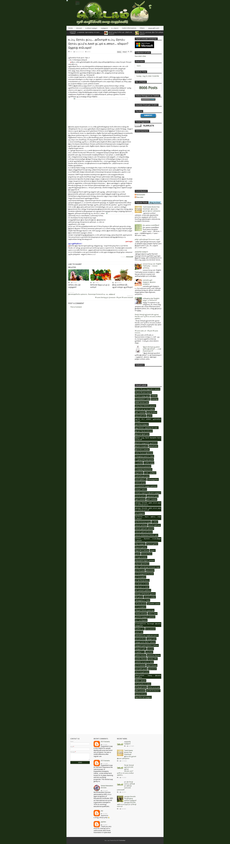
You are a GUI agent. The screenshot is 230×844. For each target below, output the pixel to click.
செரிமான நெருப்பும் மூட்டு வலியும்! (99, 286)
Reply (71, 51)
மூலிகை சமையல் (140, 655)
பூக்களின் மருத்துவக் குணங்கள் (145, 617)
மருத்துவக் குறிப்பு (140, 649)
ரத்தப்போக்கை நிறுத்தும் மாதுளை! (151, 33)
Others (142, 28)
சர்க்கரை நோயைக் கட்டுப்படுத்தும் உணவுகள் (148, 539)
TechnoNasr (122, 840)
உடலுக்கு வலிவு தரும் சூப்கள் (144, 460)
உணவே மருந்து (149, 463)
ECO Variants (105, 742)
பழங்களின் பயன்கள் (73, 32)
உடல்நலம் (114, 28)
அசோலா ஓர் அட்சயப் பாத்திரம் (144, 409)
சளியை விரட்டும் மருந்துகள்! (74, 286)
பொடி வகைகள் (150, 629)
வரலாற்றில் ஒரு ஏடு (141, 669)
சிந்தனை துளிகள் (152, 544)
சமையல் (79, 28)
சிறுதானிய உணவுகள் (142, 550)
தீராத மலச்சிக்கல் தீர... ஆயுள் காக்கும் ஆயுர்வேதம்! (122, 286)
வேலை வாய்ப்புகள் (154, 687)
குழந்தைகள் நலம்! (152, 496)
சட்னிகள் (155, 522)
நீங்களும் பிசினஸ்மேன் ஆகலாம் (145, 594)
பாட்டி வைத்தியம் (140, 607)
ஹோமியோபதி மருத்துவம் (143, 697)
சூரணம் (137, 554)
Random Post (148, 115)
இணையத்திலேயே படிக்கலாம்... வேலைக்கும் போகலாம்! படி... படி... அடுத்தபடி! (91, 294)
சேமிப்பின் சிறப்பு (146, 554)
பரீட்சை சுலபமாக (140, 604)
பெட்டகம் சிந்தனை (141, 620)
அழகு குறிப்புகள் (153, 28)
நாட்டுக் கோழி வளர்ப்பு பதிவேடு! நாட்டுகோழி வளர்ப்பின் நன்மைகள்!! (126, 786)
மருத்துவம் (104, 28)
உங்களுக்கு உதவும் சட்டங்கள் (144, 456)
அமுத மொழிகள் (152, 412)
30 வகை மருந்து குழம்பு (142, 396)
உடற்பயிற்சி (139, 463)
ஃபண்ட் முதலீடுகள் (150, 473)
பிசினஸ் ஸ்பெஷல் (141, 614)
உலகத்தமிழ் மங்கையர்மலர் (143, 469)
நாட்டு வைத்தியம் (140, 577)
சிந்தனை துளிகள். (141, 547)
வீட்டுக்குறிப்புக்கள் (141, 687)
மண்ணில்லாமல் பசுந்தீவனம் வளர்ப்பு (146, 635)
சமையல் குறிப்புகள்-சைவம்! (143, 532)
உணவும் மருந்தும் (91, 28)
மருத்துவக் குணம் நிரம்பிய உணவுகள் (146, 645)
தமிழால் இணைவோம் (142, 564)
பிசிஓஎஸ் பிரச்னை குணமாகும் (144, 610)
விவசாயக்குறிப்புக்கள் (142, 672)
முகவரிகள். (149, 652)
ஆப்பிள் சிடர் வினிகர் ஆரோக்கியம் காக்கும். (148, 420)
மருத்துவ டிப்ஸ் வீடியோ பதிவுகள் (145, 642)
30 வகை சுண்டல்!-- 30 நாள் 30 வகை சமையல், (146, 332)
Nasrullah (140, 197)
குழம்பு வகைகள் (140, 499)
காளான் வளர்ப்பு (140, 496)
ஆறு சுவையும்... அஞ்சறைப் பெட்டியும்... (146, 428)
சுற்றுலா (152, 550)
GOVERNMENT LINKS (142, 399)
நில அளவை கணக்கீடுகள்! (151, 225)
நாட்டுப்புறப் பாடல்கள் (142, 584)
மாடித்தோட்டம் (139, 652)
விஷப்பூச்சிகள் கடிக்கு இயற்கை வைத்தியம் (148, 676)
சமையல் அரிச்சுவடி (141, 525)
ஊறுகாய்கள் (139, 473)
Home (70, 28)
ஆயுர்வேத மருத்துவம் (141, 424)
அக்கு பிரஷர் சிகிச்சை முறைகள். (145, 406)
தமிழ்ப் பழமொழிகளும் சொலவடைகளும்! (147, 239)
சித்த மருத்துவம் (140, 544)
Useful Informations (129, 28)
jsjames (103, 822)
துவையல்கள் (150, 570)
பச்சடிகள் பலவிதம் (149, 597)
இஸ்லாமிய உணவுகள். (142, 450)
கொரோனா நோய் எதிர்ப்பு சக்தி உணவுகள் (148, 518)
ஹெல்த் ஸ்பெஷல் (79, 51)
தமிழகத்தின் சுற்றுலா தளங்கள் (144, 560)
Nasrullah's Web (140, 56)
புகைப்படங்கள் (152, 614)
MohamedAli (141, 195)
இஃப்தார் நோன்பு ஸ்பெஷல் (143, 431)
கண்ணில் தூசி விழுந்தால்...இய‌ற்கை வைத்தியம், (149, 282)
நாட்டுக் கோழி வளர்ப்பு (142, 580)
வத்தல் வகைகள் (152, 665)
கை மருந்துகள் (139, 513)
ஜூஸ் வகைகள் (140, 691)
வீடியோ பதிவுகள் (140, 681)
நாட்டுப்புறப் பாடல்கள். (142, 587)
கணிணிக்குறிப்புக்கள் (142, 476)
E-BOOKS (154, 396)
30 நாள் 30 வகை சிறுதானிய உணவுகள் (147, 389)
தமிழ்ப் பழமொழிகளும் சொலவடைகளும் (147, 567)
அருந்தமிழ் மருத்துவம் (141, 252)
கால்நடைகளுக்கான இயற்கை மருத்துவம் (148, 493)
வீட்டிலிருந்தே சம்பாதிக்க (143, 684)
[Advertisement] (148, 160)
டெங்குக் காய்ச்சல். (141, 557)
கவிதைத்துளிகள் (153, 479)
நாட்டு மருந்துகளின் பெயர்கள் (144, 574)
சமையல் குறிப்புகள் (154, 525)
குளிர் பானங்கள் (152, 499)
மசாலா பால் (139, 632)
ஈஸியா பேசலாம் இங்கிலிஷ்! (144, 453)
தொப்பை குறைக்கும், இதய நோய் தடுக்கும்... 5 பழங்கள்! (124, 33)
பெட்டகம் (107, 840)
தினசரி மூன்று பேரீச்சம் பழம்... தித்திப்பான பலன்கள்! (92, 33)
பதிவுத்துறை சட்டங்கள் (142, 600)
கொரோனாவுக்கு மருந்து (142, 522)
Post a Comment (76, 307)
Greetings (154, 399)
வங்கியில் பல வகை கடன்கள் (144, 662)
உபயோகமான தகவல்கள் (143, 466)
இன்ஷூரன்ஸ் (153, 446)
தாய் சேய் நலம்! (140, 570)
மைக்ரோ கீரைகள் (140, 659)
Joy (102, 811)
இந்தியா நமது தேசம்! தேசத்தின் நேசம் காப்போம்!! (148, 439)
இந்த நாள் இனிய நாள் (142, 434)
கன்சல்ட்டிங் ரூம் (140, 483)
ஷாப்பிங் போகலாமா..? (153, 691)
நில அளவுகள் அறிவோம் (143, 590)
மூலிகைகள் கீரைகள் (153, 655)
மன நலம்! (150, 649)
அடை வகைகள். (140, 412)
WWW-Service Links (142, 402)
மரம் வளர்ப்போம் (140, 639)
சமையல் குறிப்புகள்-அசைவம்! (144, 529)
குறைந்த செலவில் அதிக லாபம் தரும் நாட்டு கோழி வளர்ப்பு (148, 504)
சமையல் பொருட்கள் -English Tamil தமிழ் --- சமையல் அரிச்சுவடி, (152, 266)
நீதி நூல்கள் (139, 597)
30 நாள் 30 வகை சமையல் (143, 392)
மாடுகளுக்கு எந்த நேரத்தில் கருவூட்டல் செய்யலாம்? (151, 299)
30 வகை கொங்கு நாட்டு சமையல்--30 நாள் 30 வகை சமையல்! (114, 297)
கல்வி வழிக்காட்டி (140, 479)
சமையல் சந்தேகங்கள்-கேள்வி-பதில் (146, 535)
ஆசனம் (149, 416)
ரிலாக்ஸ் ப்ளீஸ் (152, 659)
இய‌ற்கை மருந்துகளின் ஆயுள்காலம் (146, 443)
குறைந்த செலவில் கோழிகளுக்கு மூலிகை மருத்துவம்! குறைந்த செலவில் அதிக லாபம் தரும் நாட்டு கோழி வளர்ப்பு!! (126, 801)
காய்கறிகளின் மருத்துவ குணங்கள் (146, 486)
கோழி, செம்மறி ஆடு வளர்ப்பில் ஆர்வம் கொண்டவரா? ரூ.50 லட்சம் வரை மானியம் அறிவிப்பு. (148, 316)
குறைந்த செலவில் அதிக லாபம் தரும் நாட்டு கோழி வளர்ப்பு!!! (148, 509)
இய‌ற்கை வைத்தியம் (141, 446)
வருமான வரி (152, 669)
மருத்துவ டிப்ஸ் (151, 639)
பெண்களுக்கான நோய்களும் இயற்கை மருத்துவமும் (148, 624)
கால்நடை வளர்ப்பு (141, 489)
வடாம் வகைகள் (140, 665)
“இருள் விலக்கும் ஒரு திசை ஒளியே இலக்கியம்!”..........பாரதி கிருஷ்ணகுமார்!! (152, 349)
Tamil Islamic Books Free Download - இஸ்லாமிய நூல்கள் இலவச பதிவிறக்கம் (151, 209)
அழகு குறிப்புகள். (140, 416)
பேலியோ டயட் (139, 629)
